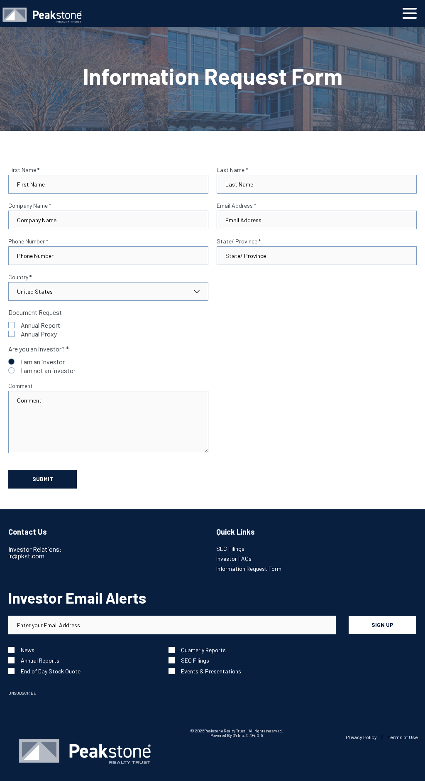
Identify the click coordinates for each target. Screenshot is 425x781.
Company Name (29, 206)
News (27, 650)
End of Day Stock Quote (51, 671)
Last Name (232, 170)
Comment (20, 386)
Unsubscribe (22, 692)
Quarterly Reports (203, 650)
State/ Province (239, 241)
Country (20, 277)
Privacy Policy (361, 737)
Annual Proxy (39, 334)
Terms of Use (403, 737)
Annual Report (40, 325)
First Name (23, 170)
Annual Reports (40, 660)
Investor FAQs (234, 558)
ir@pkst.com (26, 556)
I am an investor (43, 362)
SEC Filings (230, 548)
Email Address (236, 206)
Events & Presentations (211, 671)
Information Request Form (248, 568)
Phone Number (28, 241)
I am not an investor (48, 370)
